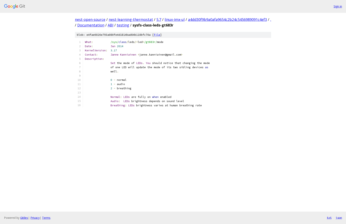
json (339, 217)
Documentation (90, 25)
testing (123, 25)
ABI (110, 25)
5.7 (158, 19)
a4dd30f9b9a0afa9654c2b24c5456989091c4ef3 (227, 19)
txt (329, 217)
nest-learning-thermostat (131, 19)
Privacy (35, 218)
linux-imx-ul (175, 19)
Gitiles (24, 218)
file (157, 34)
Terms (46, 218)
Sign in (338, 6)
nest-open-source (90, 19)
